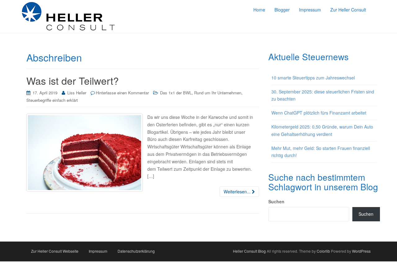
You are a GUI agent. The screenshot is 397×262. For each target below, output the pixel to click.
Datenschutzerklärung (136, 251)
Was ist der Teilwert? (72, 80)
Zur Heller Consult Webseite (54, 251)
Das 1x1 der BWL (176, 93)
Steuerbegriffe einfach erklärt (52, 100)
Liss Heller (76, 93)
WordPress (361, 251)
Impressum (98, 251)
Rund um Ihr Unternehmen (217, 93)
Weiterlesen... (238, 191)
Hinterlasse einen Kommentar (122, 93)
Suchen (276, 201)
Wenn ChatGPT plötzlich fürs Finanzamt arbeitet (318, 113)
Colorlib (323, 251)
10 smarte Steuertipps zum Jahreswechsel (313, 78)
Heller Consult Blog (249, 251)
